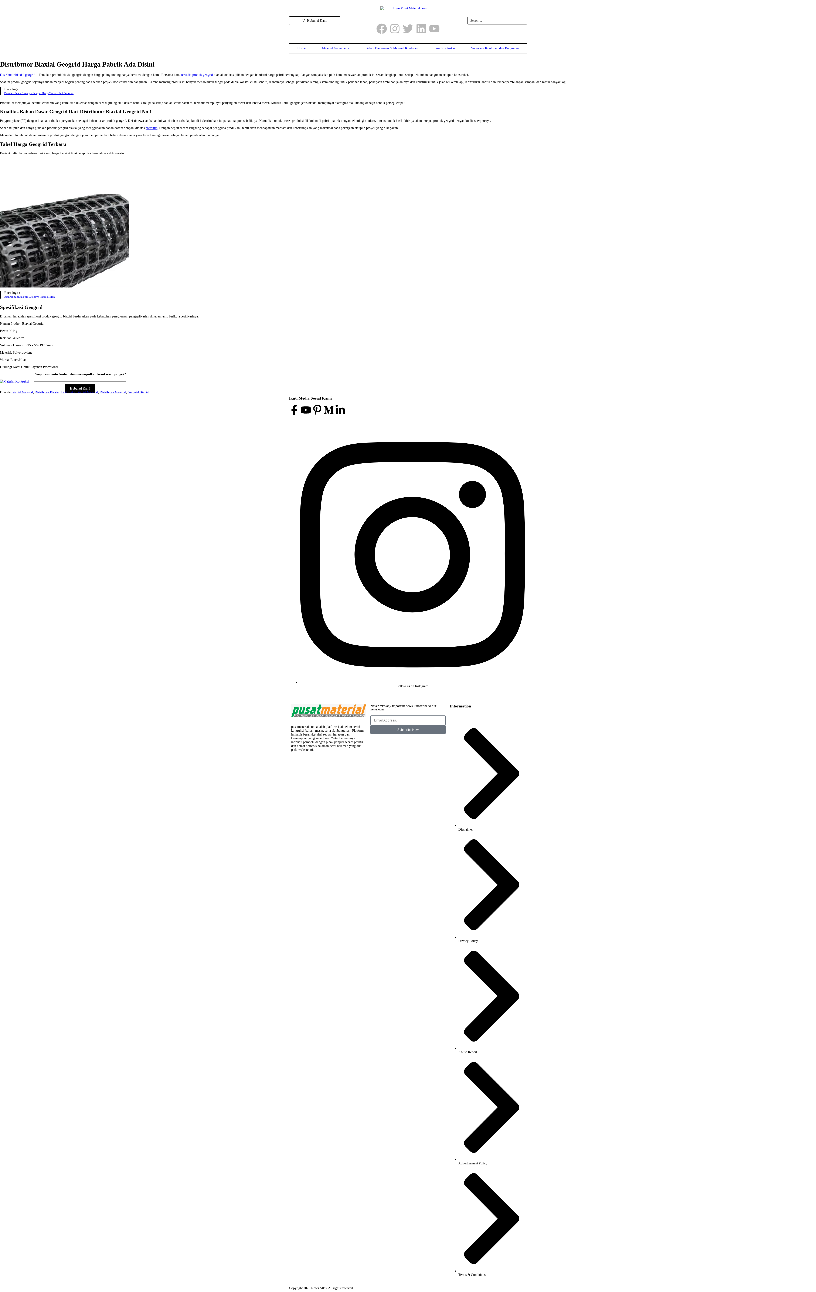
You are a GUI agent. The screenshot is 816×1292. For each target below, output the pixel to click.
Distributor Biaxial (47, 392)
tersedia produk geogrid (197, 75)
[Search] (521, 20)
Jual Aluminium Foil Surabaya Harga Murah (29, 296)
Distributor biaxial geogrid (17, 75)
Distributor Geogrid (113, 392)
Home (301, 48)
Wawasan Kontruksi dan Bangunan (495, 48)
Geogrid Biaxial (138, 392)
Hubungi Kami (80, 388)
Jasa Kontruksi (445, 48)
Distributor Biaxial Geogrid (79, 392)
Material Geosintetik (335, 48)
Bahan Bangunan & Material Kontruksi (392, 48)
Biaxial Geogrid (22, 392)
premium (151, 128)
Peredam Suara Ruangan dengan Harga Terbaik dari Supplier (39, 93)
